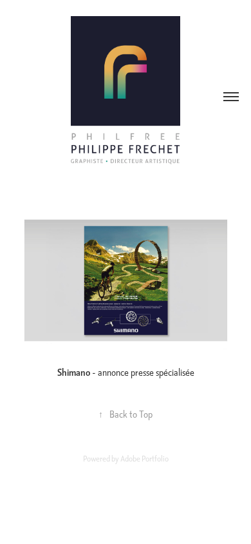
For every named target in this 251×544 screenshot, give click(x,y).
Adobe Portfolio (144, 459)
